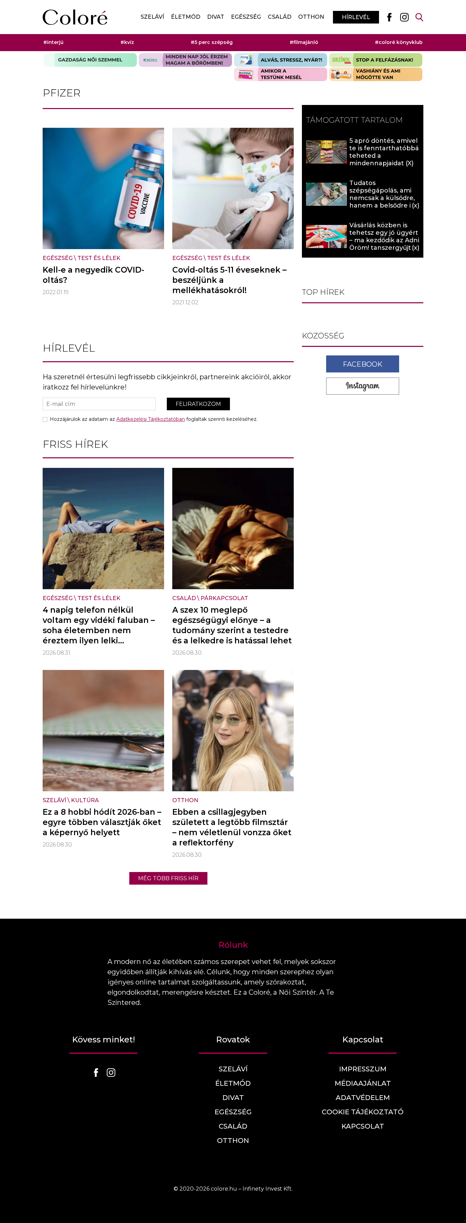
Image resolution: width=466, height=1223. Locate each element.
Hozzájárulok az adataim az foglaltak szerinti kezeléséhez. (154, 419)
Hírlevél (356, 17)
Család (279, 17)
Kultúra (85, 800)
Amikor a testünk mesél (280, 74)
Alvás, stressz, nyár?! (280, 60)
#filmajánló (304, 42)
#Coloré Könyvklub (399, 42)
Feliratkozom (198, 404)
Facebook (362, 364)
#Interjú (53, 42)
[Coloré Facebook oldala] (389, 17)
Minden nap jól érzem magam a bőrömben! (185, 60)
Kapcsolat (362, 1126)
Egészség (246, 17)
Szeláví (152, 17)
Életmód (185, 17)
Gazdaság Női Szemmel (90, 60)
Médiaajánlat (363, 1083)
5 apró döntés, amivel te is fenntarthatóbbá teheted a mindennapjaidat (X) (384, 152)
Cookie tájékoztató (363, 1112)
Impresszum (363, 1069)
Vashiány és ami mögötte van (375, 74)
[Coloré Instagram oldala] (404, 17)
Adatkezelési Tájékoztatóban (150, 419)
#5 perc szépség (212, 42)
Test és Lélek (98, 258)
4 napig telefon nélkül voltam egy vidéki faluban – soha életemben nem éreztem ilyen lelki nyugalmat (99, 630)
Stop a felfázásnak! (375, 60)
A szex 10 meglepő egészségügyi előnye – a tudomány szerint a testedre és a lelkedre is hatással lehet (232, 625)
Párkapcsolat (224, 598)
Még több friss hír (168, 878)
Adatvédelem (363, 1098)
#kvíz (127, 42)
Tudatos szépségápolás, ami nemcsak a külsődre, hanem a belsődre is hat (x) (382, 198)
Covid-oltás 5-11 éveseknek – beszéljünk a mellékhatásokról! (229, 280)
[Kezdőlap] (75, 17)
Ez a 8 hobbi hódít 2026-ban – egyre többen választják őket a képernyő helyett (102, 822)
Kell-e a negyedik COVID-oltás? (93, 275)
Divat (215, 17)
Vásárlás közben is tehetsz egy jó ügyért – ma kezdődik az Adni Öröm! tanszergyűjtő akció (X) (384, 240)
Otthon (311, 17)
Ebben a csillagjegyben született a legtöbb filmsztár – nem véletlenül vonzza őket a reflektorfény (231, 827)
